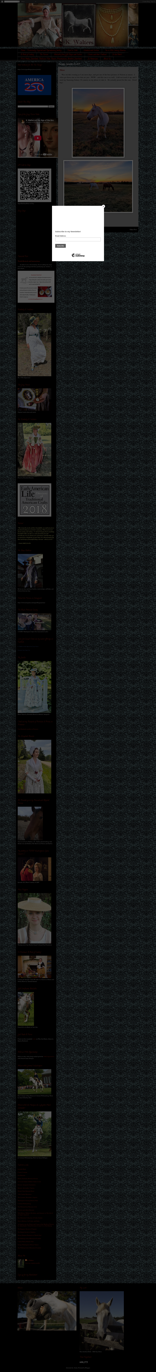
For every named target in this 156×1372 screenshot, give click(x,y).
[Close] (103, 206)
